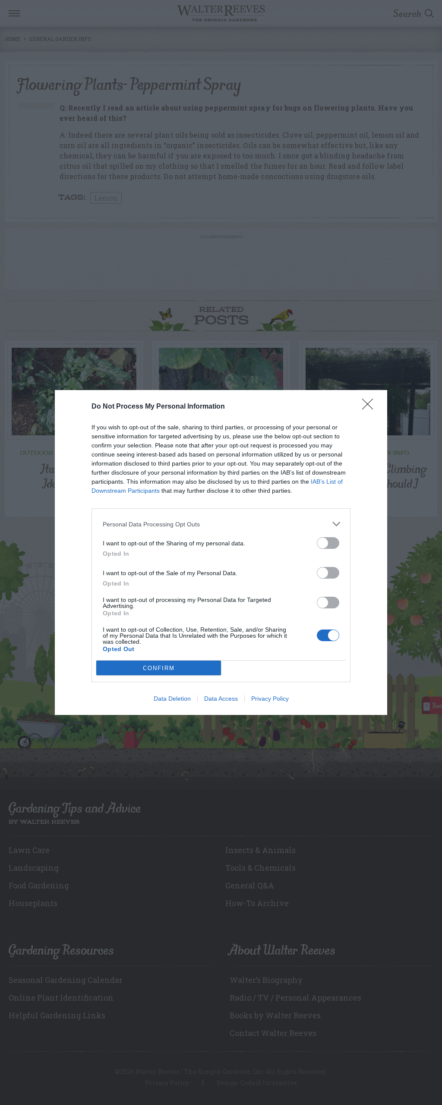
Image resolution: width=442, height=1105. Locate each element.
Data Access (221, 698)
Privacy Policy (270, 698)
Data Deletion (172, 698)
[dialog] (221, 552)
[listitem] (221, 524)
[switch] (328, 543)
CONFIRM (159, 668)
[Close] (370, 407)
